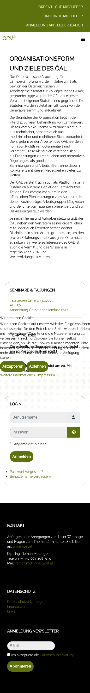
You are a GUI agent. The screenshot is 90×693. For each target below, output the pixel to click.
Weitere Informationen (17, 375)
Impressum (46, 375)
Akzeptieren (12, 366)
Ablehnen (37, 366)
